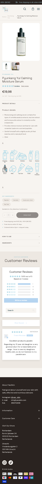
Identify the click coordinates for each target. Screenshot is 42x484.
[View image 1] (6, 66)
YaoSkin (10, 469)
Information (7, 410)
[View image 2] (15, 66)
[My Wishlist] (28, 9)
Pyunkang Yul (11, 17)
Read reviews (25, 86)
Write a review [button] (21, 300)
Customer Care (8, 418)
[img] (17, 332)
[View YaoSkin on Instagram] (4, 462)
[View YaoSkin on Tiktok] (11, 462)
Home (4, 17)
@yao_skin (15, 397)
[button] (7, 86)
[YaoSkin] (5, 9)
